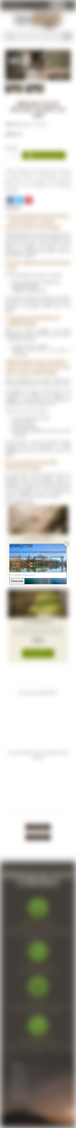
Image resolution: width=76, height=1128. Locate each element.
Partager (10, 200)
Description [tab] (12, 208)
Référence (12, 124)
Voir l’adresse (38, 827)
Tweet (19, 200)
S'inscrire (17, 581)
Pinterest (28, 200)
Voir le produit (38, 653)
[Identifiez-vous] (70, 5)
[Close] (66, 544)
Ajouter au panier (44, 155)
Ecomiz (45, 1113)
